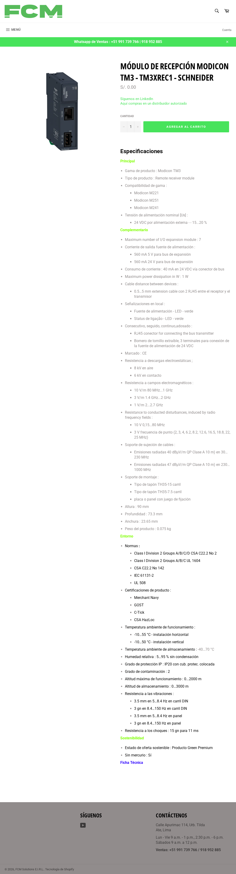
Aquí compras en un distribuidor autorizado (153, 103)
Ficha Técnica (131, 762)
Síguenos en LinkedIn (136, 99)
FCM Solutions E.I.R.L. (29, 869)
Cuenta (226, 30)
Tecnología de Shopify (59, 869)
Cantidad (127, 116)
